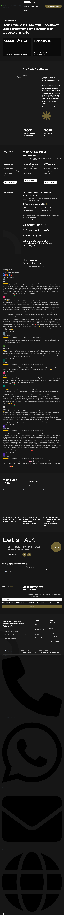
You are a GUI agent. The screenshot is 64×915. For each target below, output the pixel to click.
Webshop (50, 628)
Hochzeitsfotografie (53, 641)
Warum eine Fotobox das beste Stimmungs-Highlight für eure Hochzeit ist (12, 519)
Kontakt (37, 634)
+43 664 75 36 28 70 (28, 652)
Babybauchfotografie (54, 636)
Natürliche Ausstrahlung (30, 210)
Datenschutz (4, 604)
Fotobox (26, 6)
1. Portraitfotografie (34, 204)
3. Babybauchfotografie (36, 230)
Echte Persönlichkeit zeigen (49, 207)
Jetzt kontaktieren (48, 106)
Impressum (37, 639)
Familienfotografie (53, 633)
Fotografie (34, 2)
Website (50, 626)
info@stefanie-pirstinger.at (49, 652)
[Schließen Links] (3, 914)
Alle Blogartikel (32, 481)
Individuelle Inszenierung (46, 210)
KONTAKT (56, 547)
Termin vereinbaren (54, 6)
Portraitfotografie (53, 631)
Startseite (27, 2)
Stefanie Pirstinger (10, 638)
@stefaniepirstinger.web (12, 631)
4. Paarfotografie (32, 235)
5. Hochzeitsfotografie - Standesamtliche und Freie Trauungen (37, 243)
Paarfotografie (52, 638)
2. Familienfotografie (34, 225)
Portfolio (37, 632)
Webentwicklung (34, 6)
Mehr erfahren (9, 182)
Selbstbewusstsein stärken (31, 207)
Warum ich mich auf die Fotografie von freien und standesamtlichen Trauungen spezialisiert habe (51, 521)
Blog (25, 10)
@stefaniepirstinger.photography (15, 634)
